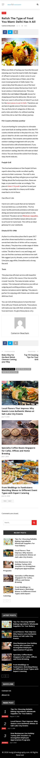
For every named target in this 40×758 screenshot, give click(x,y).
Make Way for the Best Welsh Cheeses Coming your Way (9, 358)
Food (4, 13)
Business (5, 716)
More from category (10, 372)
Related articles (8, 369)
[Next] (8, 600)
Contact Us (6, 691)
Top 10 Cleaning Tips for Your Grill (31, 357)
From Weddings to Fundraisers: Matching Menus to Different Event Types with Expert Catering (19, 490)
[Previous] (5, 600)
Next (10, 501)
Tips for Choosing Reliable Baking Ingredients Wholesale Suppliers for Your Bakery (26, 542)
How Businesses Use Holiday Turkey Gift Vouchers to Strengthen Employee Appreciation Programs (19, 566)
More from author (23, 369)
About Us (5, 695)
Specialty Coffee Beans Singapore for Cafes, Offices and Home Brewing (18, 450)
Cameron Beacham (8, 26)
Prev (5, 501)
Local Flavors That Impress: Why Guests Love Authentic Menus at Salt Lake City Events (18, 411)
